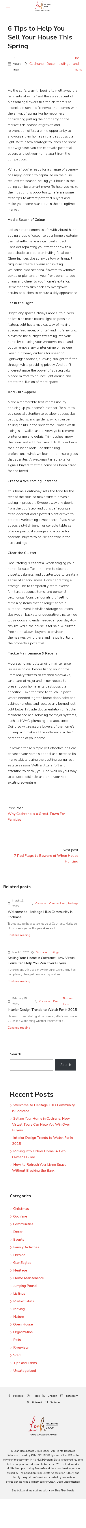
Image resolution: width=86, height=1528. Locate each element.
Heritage (73, 903)
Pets (17, 1339)
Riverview (21, 1347)
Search (15, 1054)
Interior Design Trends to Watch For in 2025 (42, 1009)
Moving (19, 1309)
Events (18, 1239)
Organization (23, 1332)
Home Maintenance (28, 1278)
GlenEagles (22, 1262)
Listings (64, 63)
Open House (23, 1324)
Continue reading (19, 935)
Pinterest (36, 1402)
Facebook (18, 1396)
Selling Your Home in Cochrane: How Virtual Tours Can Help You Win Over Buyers (41, 1124)
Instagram (71, 1396)
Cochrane (36, 63)
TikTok (36, 1396)
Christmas (21, 1208)
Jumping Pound (25, 1285)
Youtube (54, 1402)
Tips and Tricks (77, 64)
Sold (17, 1355)
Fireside (19, 1255)
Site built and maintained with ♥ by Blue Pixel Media (43, 1490)
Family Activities (26, 1247)
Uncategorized (24, 1370)
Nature (18, 1316)
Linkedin (52, 1396)
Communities (57, 903)
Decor (51, 63)
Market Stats (23, 1301)
